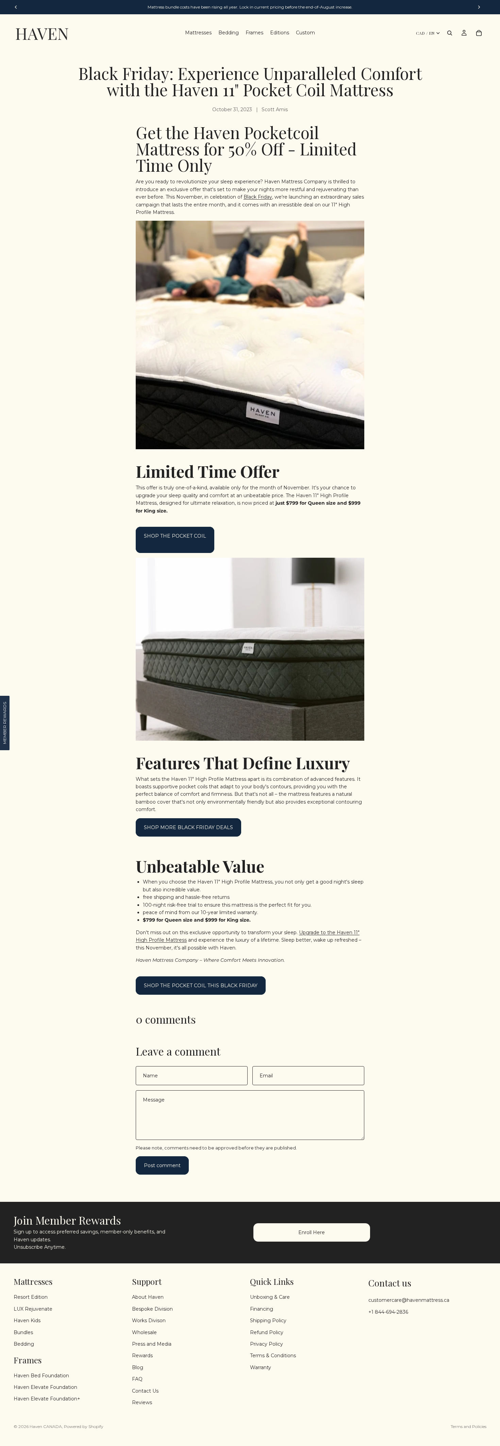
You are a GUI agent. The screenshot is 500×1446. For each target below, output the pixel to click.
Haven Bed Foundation (41, 1375)
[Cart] (478, 33)
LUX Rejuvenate (33, 1309)
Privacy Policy (266, 1344)
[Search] (449, 33)
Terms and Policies (468, 1426)
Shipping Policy (268, 1320)
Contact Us (145, 1391)
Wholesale (144, 1332)
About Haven (148, 1297)
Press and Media (151, 1344)
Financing (261, 1309)
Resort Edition (31, 1297)
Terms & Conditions (273, 1355)
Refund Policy (266, 1332)
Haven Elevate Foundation (45, 1387)
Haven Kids (27, 1320)
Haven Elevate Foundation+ (47, 1399)
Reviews (142, 1402)
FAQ (137, 1379)
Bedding (24, 1344)
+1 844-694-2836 (388, 1312)
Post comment (162, 1165)
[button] (5, 723)
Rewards (142, 1355)
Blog (137, 1367)
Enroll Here (311, 1232)
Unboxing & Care (270, 1297)
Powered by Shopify (83, 1426)
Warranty (260, 1367)
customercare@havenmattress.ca (408, 1300)
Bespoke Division (152, 1309)
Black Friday (258, 197)
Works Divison (149, 1320)
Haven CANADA (46, 1426)
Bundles (23, 1332)
